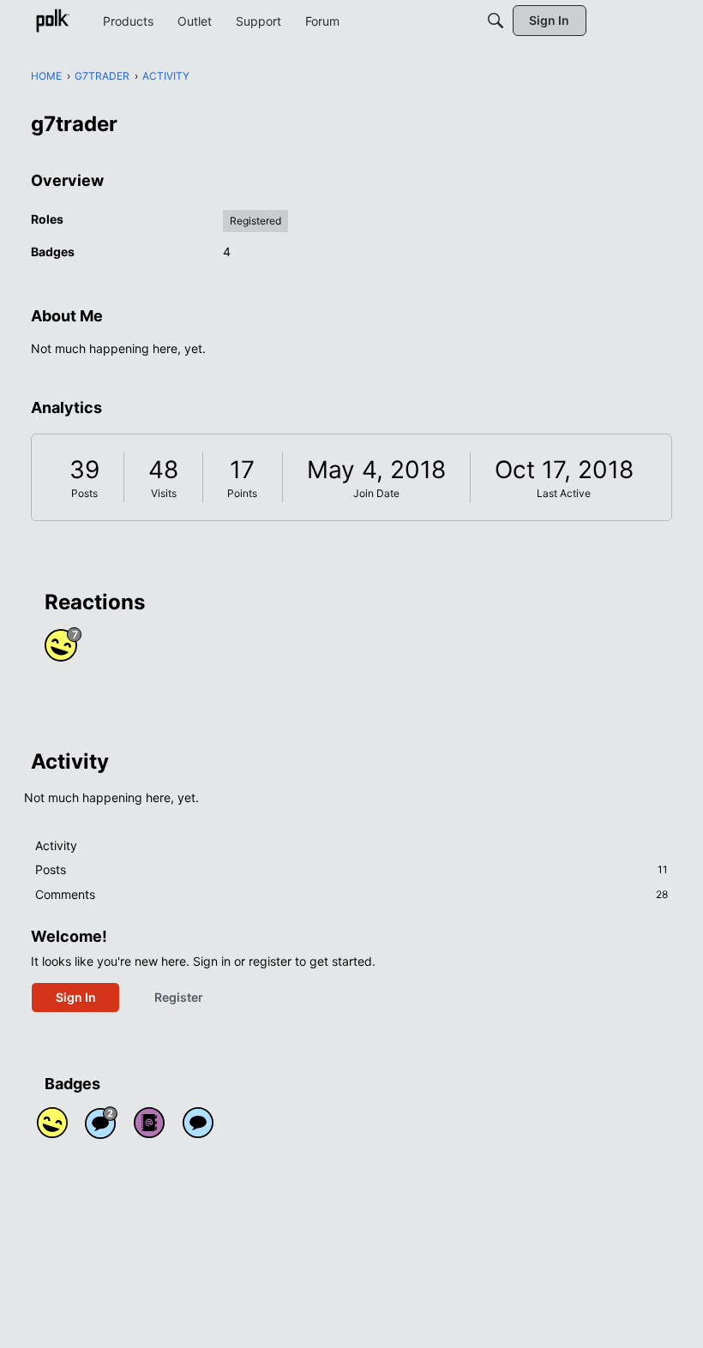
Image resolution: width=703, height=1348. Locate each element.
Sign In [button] (76, 997)
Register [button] (178, 997)
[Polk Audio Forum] (52, 20)
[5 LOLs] (52, 1122)
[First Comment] (198, 1122)
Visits (164, 493)
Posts (84, 493)
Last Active (564, 493)
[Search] (495, 20)
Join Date (376, 493)
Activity (56, 845)
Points (242, 493)
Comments (351, 894)
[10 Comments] (101, 1122)
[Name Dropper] (149, 1122)
